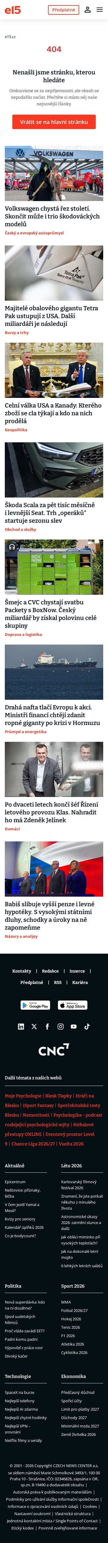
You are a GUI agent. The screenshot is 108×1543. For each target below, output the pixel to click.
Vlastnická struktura (73, 1513)
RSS (58, 982)
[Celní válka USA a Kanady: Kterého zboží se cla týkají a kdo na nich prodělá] (54, 370)
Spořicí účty (71, 1400)
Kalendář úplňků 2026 (24, 1227)
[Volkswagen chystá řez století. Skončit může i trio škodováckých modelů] (54, 173)
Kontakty (21, 971)
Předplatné (31, 982)
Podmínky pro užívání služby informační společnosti (52, 1499)
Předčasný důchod (77, 1392)
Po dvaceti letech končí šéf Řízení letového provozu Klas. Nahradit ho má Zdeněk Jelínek (51, 812)
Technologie (18, 1376)
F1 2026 (68, 1335)
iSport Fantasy (38, 1105)
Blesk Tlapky (58, 1096)
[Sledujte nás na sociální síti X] (34, 1026)
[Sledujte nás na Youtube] (74, 1026)
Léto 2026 (71, 1166)
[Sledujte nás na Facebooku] (47, 1026)
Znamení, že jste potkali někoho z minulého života (82, 1202)
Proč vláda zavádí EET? (25, 1331)
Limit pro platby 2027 (80, 1409)
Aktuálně (14, 1166)
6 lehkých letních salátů (82, 1265)
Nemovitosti (36, 1115)
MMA (66, 1302)
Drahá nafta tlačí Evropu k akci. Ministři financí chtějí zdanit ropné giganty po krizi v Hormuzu (52, 715)
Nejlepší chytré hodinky (26, 1417)
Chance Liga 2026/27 (33, 1144)
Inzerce (77, 971)
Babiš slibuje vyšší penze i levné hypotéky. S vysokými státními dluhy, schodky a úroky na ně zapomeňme (49, 916)
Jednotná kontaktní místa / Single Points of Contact (52, 1520)
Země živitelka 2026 (78, 1434)
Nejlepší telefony (19, 1400)
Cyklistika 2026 (74, 1352)
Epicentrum (15, 1181)
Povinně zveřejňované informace (67, 1528)
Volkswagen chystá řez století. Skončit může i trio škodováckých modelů (52, 216)
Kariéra (80, 982)
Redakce (50, 971)
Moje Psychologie (23, 1096)
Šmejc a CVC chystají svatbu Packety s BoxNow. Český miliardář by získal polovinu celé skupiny (51, 614)
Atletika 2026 (72, 1344)
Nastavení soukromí (32, 1513)
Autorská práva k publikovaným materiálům (52, 1492)
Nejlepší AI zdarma (21, 1409)
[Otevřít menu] (100, 10)
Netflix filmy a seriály (23, 1440)
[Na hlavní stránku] (13, 9)
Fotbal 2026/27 (74, 1310)
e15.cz (10, 36)
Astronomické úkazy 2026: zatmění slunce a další (81, 1222)
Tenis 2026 (70, 1327)
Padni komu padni (21, 1339)
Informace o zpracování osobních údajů (43, 1506)
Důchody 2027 (74, 1417)
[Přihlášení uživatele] (88, 10)
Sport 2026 (73, 1286)
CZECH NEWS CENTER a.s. (75, 1465)
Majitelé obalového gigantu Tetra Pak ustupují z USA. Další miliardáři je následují (51, 316)
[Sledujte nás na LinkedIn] (21, 1026)
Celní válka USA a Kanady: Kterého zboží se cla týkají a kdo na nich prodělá (53, 413)
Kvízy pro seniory (20, 1219)
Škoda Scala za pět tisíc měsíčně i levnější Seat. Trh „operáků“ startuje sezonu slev (50, 512)
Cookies (90, 1506)
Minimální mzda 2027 (80, 1426)
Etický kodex (22, 1528)
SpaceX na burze (19, 1392)
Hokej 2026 (71, 1319)
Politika (13, 1286)
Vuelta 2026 (71, 1144)
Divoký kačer (16, 1356)
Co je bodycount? (20, 1235)
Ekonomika (73, 1376)
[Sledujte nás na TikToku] (87, 1026)
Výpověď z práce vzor (24, 1347)
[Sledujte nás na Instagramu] (60, 1026)
